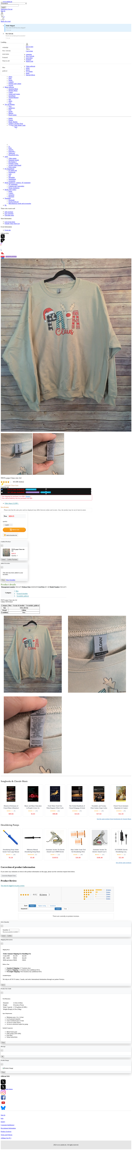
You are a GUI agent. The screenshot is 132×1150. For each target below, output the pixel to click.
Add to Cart (15, 529)
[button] (66, 19)
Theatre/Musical (13, 97)
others (10, 76)
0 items (108, 898)
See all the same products (123, 862)
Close (3, 580)
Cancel (3, 559)
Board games (13, 115)
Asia (10, 103)
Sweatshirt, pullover (23, 596)
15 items (108, 890)
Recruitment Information (8, 1128)
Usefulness (53, 906)
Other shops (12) (12, 503)
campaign (5, 47)
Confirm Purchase (12, 559)
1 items (108, 896)
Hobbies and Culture (15, 83)
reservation (5, 54)
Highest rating (42, 906)
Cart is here (29, 51)
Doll (10, 110)
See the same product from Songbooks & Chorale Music (114, 819)
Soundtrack (12, 96)
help (2, 1118)
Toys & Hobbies (10, 104)
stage (10, 78)
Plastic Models (13, 122)
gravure (11, 85)
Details (28, 496)
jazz (10, 99)
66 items (43, 894)
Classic (11, 92)
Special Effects (30, 75)
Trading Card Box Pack (16, 123)
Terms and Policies (6, 1135)
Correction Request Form (9, 875)
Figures (11, 120)
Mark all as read (6, 21)
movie (28, 70)
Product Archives (6, 1131)
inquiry (3, 1121)
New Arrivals (6, 51)
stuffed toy (12, 108)
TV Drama (29, 71)
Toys (10, 106)
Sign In (3, 11)
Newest (32, 906)
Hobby (11, 118)
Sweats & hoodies (22, 593)
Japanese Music (13, 89)
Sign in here (29, 46)
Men (3, 67)
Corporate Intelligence (7, 1125)
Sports (10, 80)
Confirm (9, 936)
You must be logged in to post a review (13, 885)
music (27, 73)
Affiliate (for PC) (6, 1138)
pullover (4, 71)
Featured (5, 57)
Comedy (11, 82)
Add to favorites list (11, 535)
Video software (30, 66)
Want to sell (5, 61)
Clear (65, 908)
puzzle (10, 111)
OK (2, 1056)
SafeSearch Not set (6, 9)
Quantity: (5, 930)
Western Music (13, 90)
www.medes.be (7, 1)
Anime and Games (14, 94)
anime (28, 68)
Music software (9, 87)
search (3, 7)
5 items (108, 892)
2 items (108, 894)
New (19, 489)
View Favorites (10, 580)
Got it (3, 985)
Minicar (11, 113)
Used (26, 492)
